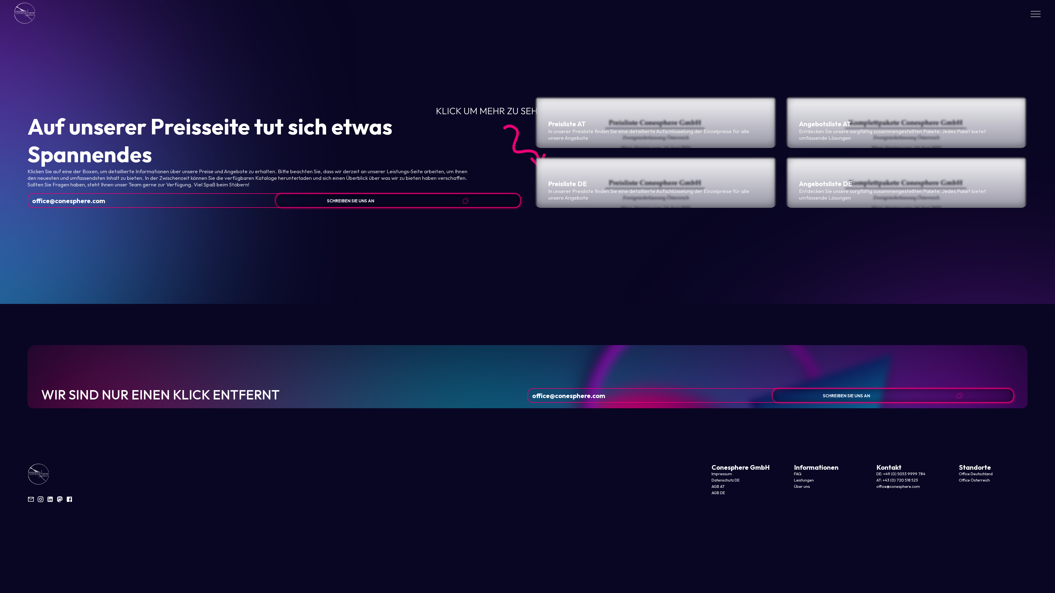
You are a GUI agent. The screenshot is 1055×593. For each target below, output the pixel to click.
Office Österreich (974, 480)
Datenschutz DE (726, 480)
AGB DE (718, 492)
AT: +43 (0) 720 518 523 (897, 480)
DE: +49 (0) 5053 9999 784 (900, 473)
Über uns (802, 486)
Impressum (722, 473)
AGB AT (718, 486)
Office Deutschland (976, 473)
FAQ (797, 473)
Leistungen (804, 480)
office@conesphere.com (68, 201)
